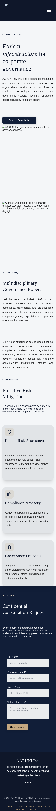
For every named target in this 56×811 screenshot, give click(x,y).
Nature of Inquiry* (16, 702)
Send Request (17, 727)
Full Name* (13, 657)
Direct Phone (14, 687)
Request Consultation (19, 120)
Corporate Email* (16, 672)
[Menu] (49, 10)
